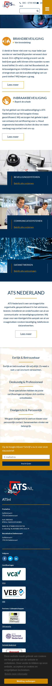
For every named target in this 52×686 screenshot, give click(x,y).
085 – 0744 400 (29, 3)
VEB (3, 602)
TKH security (6, 626)
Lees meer (13, 84)
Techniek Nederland (9, 645)
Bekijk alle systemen (24, 183)
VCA (3, 583)
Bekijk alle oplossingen (25, 271)
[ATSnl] (8, 4)
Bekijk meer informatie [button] (16, 674)
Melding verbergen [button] (26, 681)
